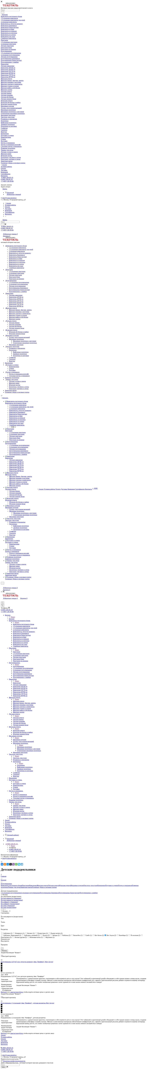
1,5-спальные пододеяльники (11, 893)
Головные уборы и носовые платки (44, 887)
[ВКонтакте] (2, 864)
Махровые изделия (19, 739)
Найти (3, 1067)
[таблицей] (5, 909)
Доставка (4, 1041)
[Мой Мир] (7, 864)
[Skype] (19, 864)
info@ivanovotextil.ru (9, 198)
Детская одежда (18, 717)
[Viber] (13, 864)
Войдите (4, 992)
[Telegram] (22, 864)
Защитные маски (26, 887)
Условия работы (6, 1037)
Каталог (11, 619)
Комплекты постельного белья (23, 624)
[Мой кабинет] (2, 586)
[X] (10, 864)
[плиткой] (1, 909)
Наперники (101, 885)
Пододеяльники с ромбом (89, 893)
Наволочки (17, 683)
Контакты (4, 1044)
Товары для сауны (19, 805)
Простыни (16, 652)
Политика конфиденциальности (14, 1061)
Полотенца (21, 765)
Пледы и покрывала (20, 794)
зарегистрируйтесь (16, 992)
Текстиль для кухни (20, 758)
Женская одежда (18, 701)
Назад (13, 617)
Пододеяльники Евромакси (49, 893)
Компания (4, 1042)
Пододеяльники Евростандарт (69, 893)
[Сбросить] (2, 948)
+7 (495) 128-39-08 (7, 181)
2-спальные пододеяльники (30, 893)
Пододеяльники (18, 666)
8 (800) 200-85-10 (7, 177)
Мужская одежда (19, 730)
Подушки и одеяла (19, 783)
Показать (4, 950)
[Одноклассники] (5, 864)
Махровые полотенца (24, 747)
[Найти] (2, 12)
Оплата (3, 1039)
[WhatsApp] (16, 864)
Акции (3, 1035)
